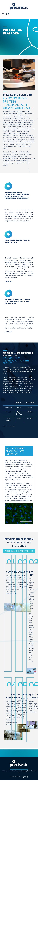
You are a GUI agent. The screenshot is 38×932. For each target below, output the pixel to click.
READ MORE (8, 281)
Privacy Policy (27, 771)
